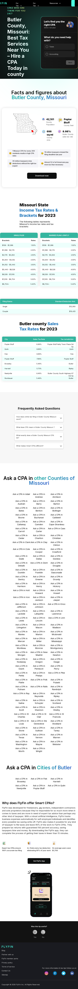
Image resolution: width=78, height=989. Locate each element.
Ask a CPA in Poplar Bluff (39, 787)
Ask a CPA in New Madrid (39, 653)
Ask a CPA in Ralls (39, 686)
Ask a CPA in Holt (21, 590)
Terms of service (8, 967)
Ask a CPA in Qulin (56, 785)
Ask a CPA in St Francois (56, 715)
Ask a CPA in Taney (57, 729)
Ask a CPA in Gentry (21, 578)
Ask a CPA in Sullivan (39, 729)
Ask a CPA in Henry (39, 585)
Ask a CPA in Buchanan (39, 516)
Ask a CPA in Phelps (39, 674)
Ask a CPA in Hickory (57, 585)
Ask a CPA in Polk (39, 679)
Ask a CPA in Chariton (39, 536)
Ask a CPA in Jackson (39, 598)
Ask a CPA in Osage (57, 660)
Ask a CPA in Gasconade (57, 571)
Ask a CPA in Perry (57, 667)
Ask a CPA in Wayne (39, 743)
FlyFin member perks (10, 959)
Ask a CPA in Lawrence (57, 612)
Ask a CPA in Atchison (57, 495)
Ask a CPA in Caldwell (57, 516)
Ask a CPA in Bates (21, 509)
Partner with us (8, 955)
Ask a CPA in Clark (21, 542)
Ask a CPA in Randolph (57, 688)
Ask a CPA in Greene (39, 578)
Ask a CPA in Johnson (39, 605)
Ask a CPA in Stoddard (57, 722)
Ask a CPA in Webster (57, 743)
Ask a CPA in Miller (39, 639)
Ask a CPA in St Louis (21, 722)
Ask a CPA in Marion (39, 633)
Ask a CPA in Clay (39, 542)
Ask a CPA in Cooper (39, 550)
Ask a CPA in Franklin (39, 571)
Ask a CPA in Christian (57, 536)
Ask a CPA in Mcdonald (57, 633)
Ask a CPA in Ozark (21, 667)
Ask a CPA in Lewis (21, 619)
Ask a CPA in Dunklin (21, 571)
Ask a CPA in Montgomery (56, 646)
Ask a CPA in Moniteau (21, 646)
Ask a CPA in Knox (56, 604)
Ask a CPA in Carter (39, 530)
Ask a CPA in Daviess (57, 557)
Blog (3, 950)
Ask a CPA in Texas (21, 736)
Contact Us (6, 971)
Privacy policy (7, 963)
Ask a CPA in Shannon (39, 708)
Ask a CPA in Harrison (21, 585)
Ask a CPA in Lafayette (39, 612)
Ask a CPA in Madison (57, 626)
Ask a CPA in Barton (57, 502)
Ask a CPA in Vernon (39, 736)
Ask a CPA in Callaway (21, 523)
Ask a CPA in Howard (39, 591)
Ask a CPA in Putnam (21, 688)
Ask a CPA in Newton (57, 653)
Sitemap (5, 975)
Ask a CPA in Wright (39, 749)
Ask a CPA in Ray (21, 693)
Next (70, 63)
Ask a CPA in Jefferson (21, 605)
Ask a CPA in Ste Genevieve (39, 722)
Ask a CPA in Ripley (57, 694)
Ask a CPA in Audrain (21, 502)
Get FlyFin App (39, 861)
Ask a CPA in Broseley (21, 780)
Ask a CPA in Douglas (57, 564)
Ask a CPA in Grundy (57, 578)
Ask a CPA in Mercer (21, 639)
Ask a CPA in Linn (56, 618)
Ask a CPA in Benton (39, 509)
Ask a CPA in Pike (56, 673)
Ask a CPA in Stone (21, 729)
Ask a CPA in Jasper (57, 598)
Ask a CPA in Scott (21, 708)
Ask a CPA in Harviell (57, 780)
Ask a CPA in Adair (21, 494)
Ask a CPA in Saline (21, 701)
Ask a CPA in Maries (21, 633)
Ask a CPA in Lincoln (39, 619)
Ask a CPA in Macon (39, 626)
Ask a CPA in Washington (21, 743)
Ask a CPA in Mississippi (57, 639)
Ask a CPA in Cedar (21, 536)
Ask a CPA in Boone (21, 516)
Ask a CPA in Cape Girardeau (56, 523)
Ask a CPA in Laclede (21, 612)
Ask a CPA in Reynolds (39, 694)
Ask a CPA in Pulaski (57, 681)
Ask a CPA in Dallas (39, 557)
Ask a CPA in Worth (21, 749)
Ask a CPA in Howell (57, 591)
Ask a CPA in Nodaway (21, 660)
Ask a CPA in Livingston (21, 626)
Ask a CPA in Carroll (21, 530)
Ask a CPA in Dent (39, 563)
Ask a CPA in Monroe (39, 646)
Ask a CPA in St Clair (39, 715)
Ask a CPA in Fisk (39, 778)
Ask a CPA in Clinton (57, 543)
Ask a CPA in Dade (21, 557)
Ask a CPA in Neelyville (21, 787)
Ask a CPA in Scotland (57, 701)
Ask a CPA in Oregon (39, 660)
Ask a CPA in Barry (39, 502)
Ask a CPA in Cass (56, 528)
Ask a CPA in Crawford (57, 550)
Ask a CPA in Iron (21, 597)
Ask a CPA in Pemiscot (39, 667)
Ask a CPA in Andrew (39, 495)
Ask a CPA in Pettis (21, 674)
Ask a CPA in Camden (39, 523)
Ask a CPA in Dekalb (21, 564)
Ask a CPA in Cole (21, 549)
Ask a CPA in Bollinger (57, 509)
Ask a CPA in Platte (21, 681)
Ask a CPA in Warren (57, 736)
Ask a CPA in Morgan (21, 653)
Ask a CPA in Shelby (57, 708)
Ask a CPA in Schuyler (39, 701)
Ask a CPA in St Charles (21, 715)
